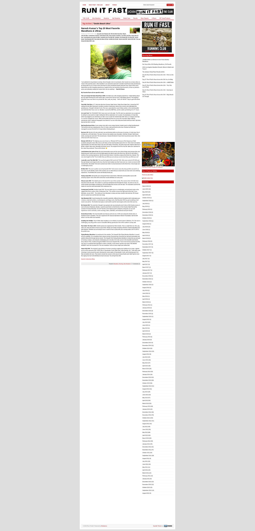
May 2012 (145, 432)
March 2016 (145, 302)
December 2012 (146, 412)
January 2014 (146, 374)
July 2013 (145, 392)
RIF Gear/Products (164, 18)
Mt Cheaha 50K (124, 37)
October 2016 (146, 281)
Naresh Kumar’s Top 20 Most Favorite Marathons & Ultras (100, 29)
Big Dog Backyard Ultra (116, 33)
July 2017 (145, 258)
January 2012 (146, 444)
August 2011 (145, 458)
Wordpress (104, 526)
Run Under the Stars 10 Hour (101, 39)
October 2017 (146, 250)
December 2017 (146, 244)
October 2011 (146, 452)
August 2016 (145, 287)
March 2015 (145, 334)
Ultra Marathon (96, 18)
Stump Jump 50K (123, 39)
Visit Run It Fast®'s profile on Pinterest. (152, 167)
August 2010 (145, 493)
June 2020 (145, 189)
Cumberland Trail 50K (93, 35)
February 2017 (146, 270)
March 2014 (145, 368)
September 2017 (147, 253)
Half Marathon (116, 18)
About (107, 4)
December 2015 (146, 310)
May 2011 (145, 467)
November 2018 (146, 215)
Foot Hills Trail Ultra (126, 35)
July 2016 (145, 290)
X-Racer (154, 18)
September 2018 (147, 221)
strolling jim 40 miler (113, 39)
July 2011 (145, 461)
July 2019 (145, 203)
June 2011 (145, 464)
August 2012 (145, 423)
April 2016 (145, 299)
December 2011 (146, 447)
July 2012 (145, 426)
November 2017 (146, 247)
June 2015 (145, 325)
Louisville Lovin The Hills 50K (107, 37)
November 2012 (146, 415)
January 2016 (146, 308)
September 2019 (147, 200)
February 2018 (146, 241)
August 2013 (145, 389)
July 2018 (145, 226)
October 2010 (146, 487)
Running (121, 263)
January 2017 (146, 273)
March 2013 (145, 403)
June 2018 (145, 229)
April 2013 (145, 400)
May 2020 (145, 192)
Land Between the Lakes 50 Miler (92, 37)
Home (84, 4)
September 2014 (147, 351)
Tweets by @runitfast (147, 175)
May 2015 (145, 328)
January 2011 (146, 478)
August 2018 (145, 224)
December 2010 (146, 481)
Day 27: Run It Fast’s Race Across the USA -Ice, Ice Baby (157, 79)
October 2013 (146, 383)
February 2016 (146, 305)
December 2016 (146, 276)
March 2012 (145, 438)
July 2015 (145, 322)
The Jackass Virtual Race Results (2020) (153, 72)
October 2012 (146, 418)
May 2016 (145, 296)
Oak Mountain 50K (89, 39)
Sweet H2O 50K (131, 39)
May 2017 (145, 261)
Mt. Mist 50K (131, 37)
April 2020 (145, 195)
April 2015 (145, 331)
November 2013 (146, 380)
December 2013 (146, 377)
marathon (117, 37)
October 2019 (146, 197)
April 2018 (145, 235)
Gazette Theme (157, 526)
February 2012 (146, 441)
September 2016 (147, 284)
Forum (114, 4)
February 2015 (146, 337)
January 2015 (146, 339)
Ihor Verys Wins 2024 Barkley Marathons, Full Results (156, 64)
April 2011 (145, 470)
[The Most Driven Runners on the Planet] (104, 13)
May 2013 (145, 397)
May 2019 (145, 206)
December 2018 (146, 212)
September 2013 (147, 386)
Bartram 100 (107, 33)
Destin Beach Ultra (104, 35)
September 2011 (146, 455)
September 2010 (147, 490)
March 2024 (145, 186)
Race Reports (145, 18)
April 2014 (145, 365)
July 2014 (145, 357)
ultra (93, 40)
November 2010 (146, 484)
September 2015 (147, 316)
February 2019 (146, 209)
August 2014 (145, 354)
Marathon (106, 18)
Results (135, 18)
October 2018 (146, 218)
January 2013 (146, 409)
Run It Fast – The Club (95, 4)
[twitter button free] (147, 178)
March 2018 (145, 238)
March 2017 (145, 267)
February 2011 (146, 476)
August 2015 (145, 319)
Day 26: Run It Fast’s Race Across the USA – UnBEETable (158, 82)
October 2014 (146, 348)
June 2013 (145, 394)
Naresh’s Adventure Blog (88, 259)
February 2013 (146, 406)
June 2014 (145, 360)
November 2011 (146, 449)
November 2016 (146, 279)
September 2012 (147, 421)
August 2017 (145, 255)
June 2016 (145, 293)
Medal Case (126, 18)
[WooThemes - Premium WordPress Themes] (167, 526)
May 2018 (145, 232)
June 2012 (145, 429)
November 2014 (146, 345)
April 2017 (145, 264)
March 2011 (145, 473)
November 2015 (146, 313)
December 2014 (146, 342)
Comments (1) (136, 263)
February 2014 (146, 371)
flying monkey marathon (115, 35)
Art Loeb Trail (100, 33)
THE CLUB (86, 18)
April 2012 (145, 435)
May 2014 (145, 363)
